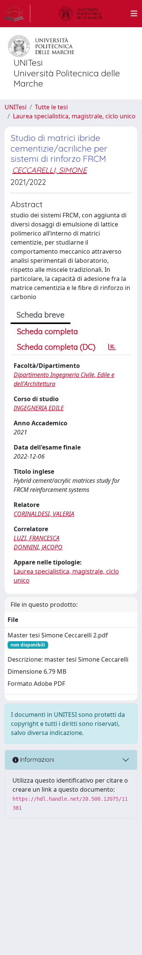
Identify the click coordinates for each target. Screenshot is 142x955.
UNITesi (16, 107)
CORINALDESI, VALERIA (44, 514)
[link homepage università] (80, 14)
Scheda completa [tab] (47, 331)
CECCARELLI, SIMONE (49, 170)
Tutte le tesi (51, 107)
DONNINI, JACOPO (38, 547)
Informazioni (36, 759)
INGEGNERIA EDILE (39, 408)
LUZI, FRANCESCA (36, 538)
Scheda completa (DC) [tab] (56, 347)
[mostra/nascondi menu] (134, 13)
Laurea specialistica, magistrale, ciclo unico (74, 116)
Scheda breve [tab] (40, 314)
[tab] (112, 347)
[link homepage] (17, 14)
